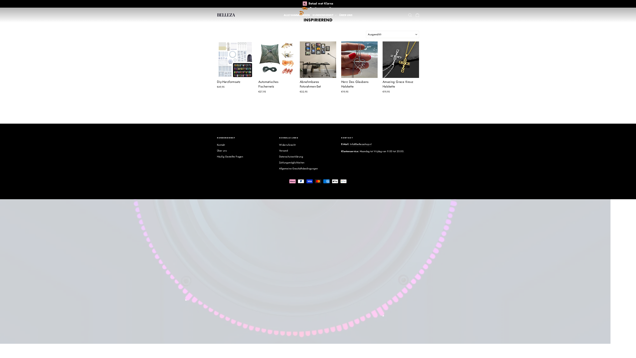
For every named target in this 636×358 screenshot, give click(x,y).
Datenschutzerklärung (291, 156)
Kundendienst (323, 15)
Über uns (345, 15)
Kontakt (221, 145)
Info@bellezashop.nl (360, 144)
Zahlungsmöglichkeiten (291, 162)
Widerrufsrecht (287, 145)
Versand (283, 150)
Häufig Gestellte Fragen (230, 156)
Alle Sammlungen (297, 15)
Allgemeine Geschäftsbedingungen (298, 168)
